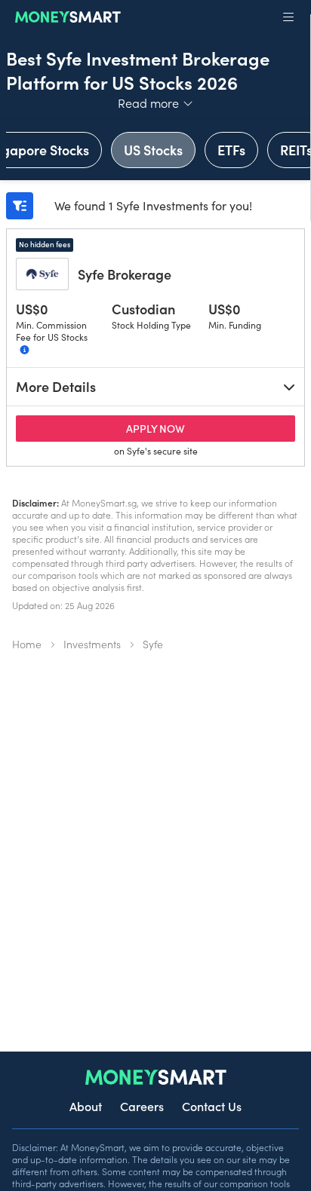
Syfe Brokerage (124, 274)
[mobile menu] (288, 17)
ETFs (231, 149)
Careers (142, 1106)
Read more (156, 102)
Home (27, 643)
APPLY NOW (201, 428)
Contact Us (212, 1106)
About (85, 1106)
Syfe (153, 643)
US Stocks (153, 149)
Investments (92, 643)
